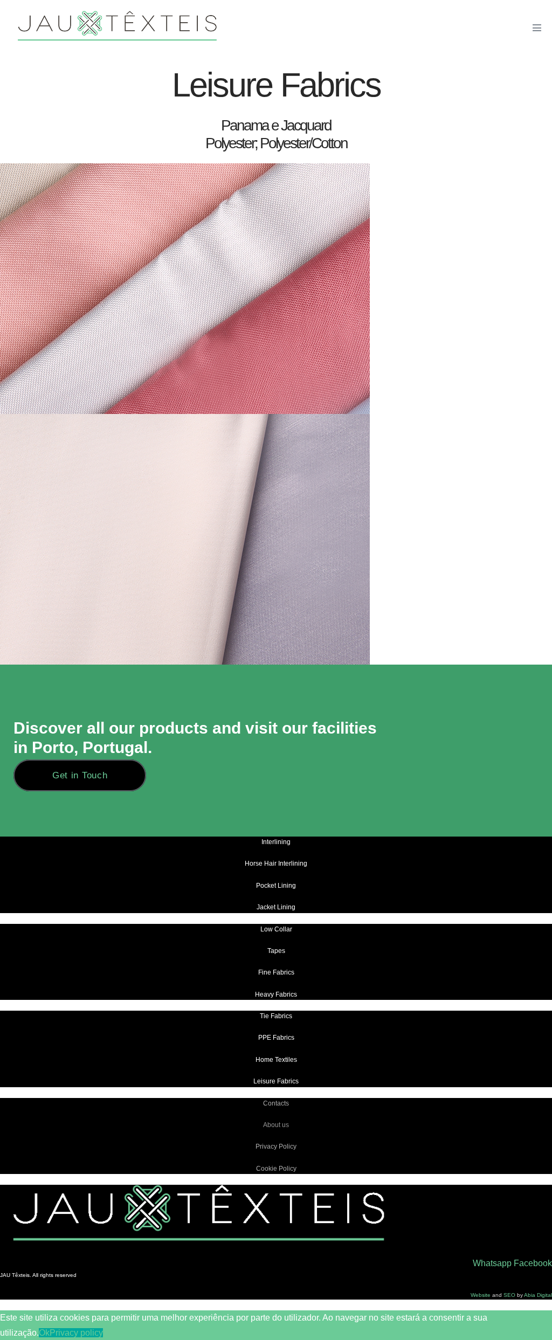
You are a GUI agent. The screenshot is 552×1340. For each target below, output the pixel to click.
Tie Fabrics (276, 1016)
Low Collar (276, 929)
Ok (44, 1332)
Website (481, 1295)
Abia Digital (538, 1295)
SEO (510, 1295)
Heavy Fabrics (276, 994)
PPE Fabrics (276, 1037)
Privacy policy (76, 1332)
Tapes (276, 951)
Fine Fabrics (276, 972)
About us (276, 1125)
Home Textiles (276, 1059)
